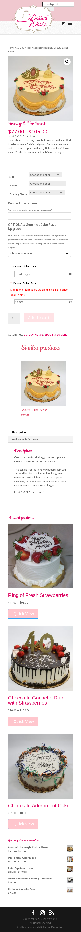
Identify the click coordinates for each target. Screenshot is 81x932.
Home (11, 47)
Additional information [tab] (25, 439)
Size (11, 176)
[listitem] (43, 389)
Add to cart (39, 317)
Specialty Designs (42, 47)
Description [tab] (19, 432)
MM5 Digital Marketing (50, 927)
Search (48, 9)
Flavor (13, 185)
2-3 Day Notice (23, 47)
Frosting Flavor (18, 194)
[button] (67, 61)
